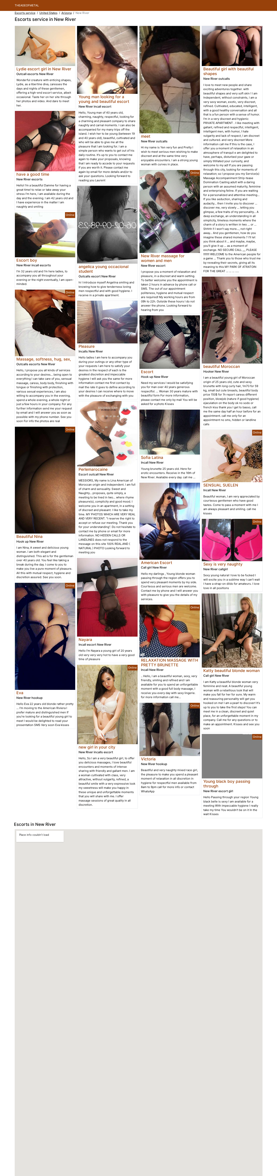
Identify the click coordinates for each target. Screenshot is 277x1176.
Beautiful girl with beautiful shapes (228, 71)
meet (145, 136)
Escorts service (25, 13)
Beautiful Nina (29, 536)
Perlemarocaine (93, 469)
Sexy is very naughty (223, 564)
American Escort (156, 562)
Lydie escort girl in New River (43, 69)
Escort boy (26, 260)
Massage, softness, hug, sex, (43, 359)
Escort (147, 371)
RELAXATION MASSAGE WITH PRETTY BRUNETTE (169, 662)
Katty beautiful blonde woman (231, 670)
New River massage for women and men (162, 258)
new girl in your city (97, 747)
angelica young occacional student (104, 269)
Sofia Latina (152, 457)
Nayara (85, 639)
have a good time (32, 174)
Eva (19, 692)
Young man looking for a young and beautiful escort (104, 99)
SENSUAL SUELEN (220, 485)
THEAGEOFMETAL (27, 5)
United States (48, 13)
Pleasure (87, 346)
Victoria (148, 759)
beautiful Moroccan (221, 366)
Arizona (66, 13)
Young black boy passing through (226, 783)
